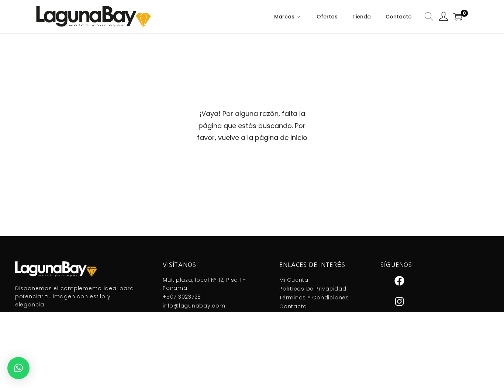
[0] (457, 16)
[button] (18, 368)
